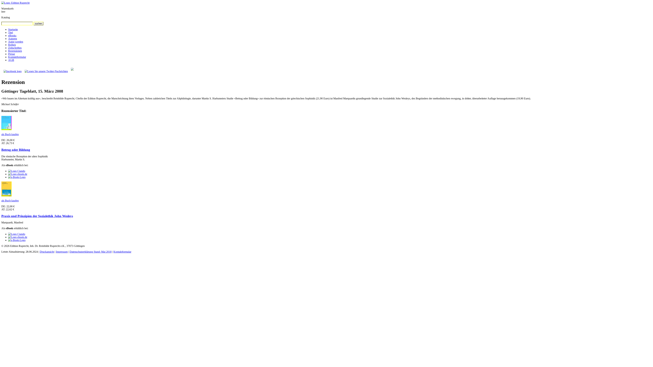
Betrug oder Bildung (15, 150)
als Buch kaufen (10, 134)
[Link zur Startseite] (15, 2)
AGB (11, 60)
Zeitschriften (15, 47)
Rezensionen (15, 50)
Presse (11, 54)
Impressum (62, 251)
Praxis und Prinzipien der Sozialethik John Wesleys (37, 216)
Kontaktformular (17, 57)
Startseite (13, 29)
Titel (10, 32)
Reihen (12, 44)
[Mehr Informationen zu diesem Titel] (6, 129)
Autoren (12, 38)
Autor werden (15, 41)
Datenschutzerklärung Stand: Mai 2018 (91, 251)
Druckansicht (47, 251)
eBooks (12, 35)
